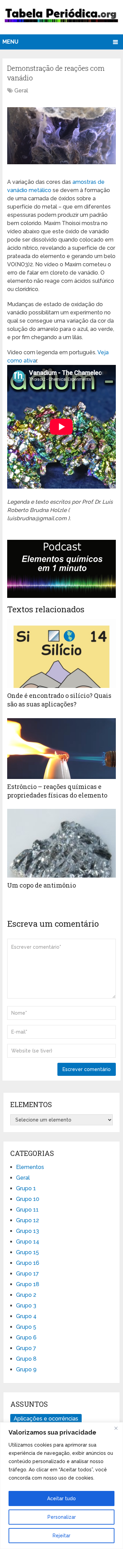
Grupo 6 (26, 1337)
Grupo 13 (27, 1231)
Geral (21, 90)
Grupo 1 (26, 1188)
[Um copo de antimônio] (61, 843)
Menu (10, 41)
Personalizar (61, 1517)
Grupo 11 (27, 1209)
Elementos (30, 1167)
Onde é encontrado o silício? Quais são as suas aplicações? (59, 699)
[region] (61, 1485)
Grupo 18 (27, 1284)
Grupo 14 (27, 1241)
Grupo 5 (26, 1327)
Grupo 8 (26, 1359)
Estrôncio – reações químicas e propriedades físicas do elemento (57, 790)
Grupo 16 (27, 1263)
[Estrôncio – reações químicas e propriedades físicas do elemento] (61, 748)
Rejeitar (61, 1535)
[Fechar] (116, 1428)
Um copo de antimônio (41, 885)
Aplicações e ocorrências (46, 1418)
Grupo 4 (26, 1316)
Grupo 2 (26, 1295)
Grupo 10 (27, 1199)
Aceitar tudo (61, 1498)
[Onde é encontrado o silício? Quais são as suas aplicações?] (61, 653)
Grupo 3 (26, 1305)
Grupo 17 (27, 1273)
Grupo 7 (26, 1348)
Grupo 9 (26, 1369)
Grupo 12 (27, 1220)
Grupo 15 (27, 1252)
